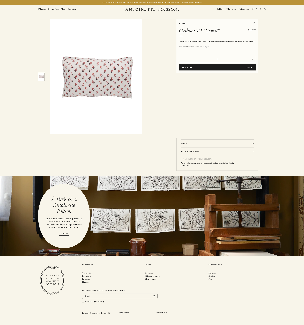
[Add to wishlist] (254, 23)
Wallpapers (42, 9)
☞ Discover (64, 233)
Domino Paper (53, 9)
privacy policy (99, 301)
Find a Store (86, 276)
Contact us (185, 165)
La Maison (220, 9)
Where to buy (231, 9)
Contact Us (86, 273)
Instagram (86, 279)
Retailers (212, 276)
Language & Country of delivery (94, 313)
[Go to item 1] (41, 77)
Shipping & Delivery (153, 276)
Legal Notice (124, 313)
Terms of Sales (161, 313)
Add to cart (188, 67)
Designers (212, 273)
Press (211, 279)
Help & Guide (150, 279)
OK (154, 296)
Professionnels (244, 9)
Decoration (72, 9)
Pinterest (85, 282)
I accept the (94, 301)
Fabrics (63, 9)
